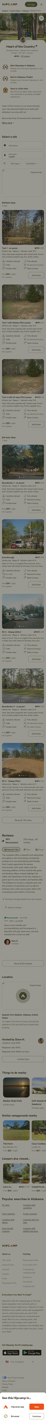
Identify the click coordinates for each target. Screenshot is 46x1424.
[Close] (23, 712)
